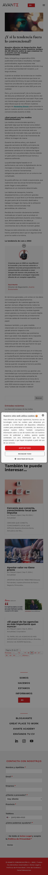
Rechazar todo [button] (24, 454)
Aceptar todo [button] (25, 448)
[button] (24, 459)
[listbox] (43, 415)
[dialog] (24, 437)
